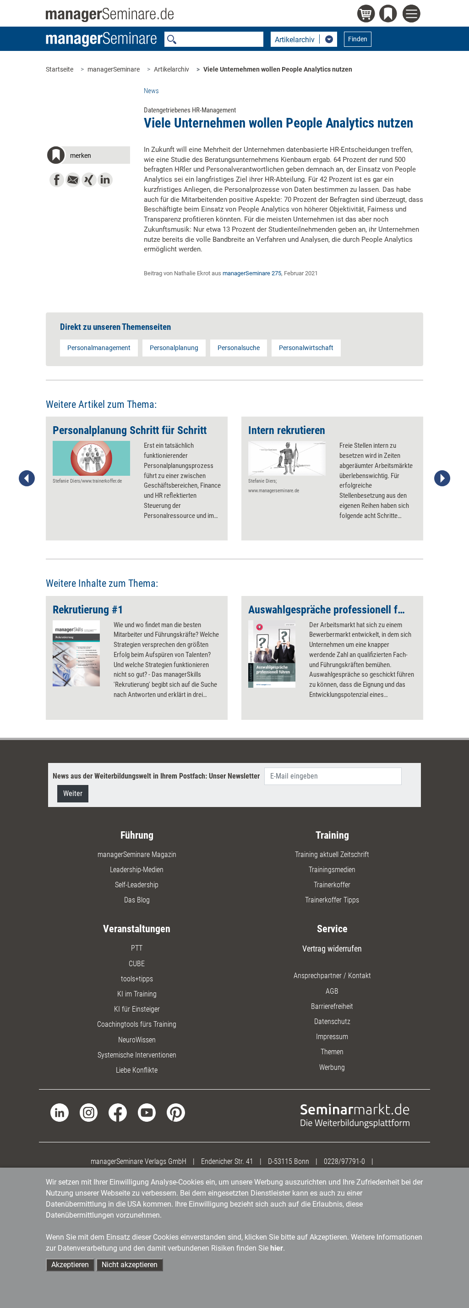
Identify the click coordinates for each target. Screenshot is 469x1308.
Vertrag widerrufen (332, 948)
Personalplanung (174, 347)
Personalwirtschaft (306, 347)
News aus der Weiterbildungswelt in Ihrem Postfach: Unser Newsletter (156, 776)
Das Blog (137, 900)
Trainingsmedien (332, 869)
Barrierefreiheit (332, 1006)
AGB (332, 991)
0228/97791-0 (344, 1161)
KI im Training (137, 994)
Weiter (72, 793)
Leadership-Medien (137, 869)
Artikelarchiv (171, 69)
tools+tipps (137, 978)
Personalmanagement (99, 347)
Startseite (59, 69)
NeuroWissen (137, 1039)
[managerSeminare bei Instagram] (88, 1112)
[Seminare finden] (355, 1115)
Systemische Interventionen (137, 1055)
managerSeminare (113, 69)
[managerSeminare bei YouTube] (146, 1112)
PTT (136, 948)
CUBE (137, 963)
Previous (27, 478)
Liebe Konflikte (137, 1070)
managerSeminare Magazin (137, 854)
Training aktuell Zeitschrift (332, 854)
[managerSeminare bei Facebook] (117, 1112)
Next (442, 478)
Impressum (332, 1036)
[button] (88, 156)
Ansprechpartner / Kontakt (332, 975)
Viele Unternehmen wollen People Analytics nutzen (277, 69)
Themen (332, 1051)
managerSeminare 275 (252, 273)
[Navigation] (413, 15)
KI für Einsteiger (137, 1009)
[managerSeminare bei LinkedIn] (59, 1112)
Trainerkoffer (332, 884)
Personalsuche (239, 347)
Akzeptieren (70, 1264)
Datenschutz (332, 1021)
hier (276, 1248)
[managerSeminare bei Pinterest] (175, 1112)
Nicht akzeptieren (130, 1264)
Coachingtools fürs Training (136, 1024)
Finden (357, 39)
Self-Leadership (136, 884)
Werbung (332, 1067)
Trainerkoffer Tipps (332, 900)
